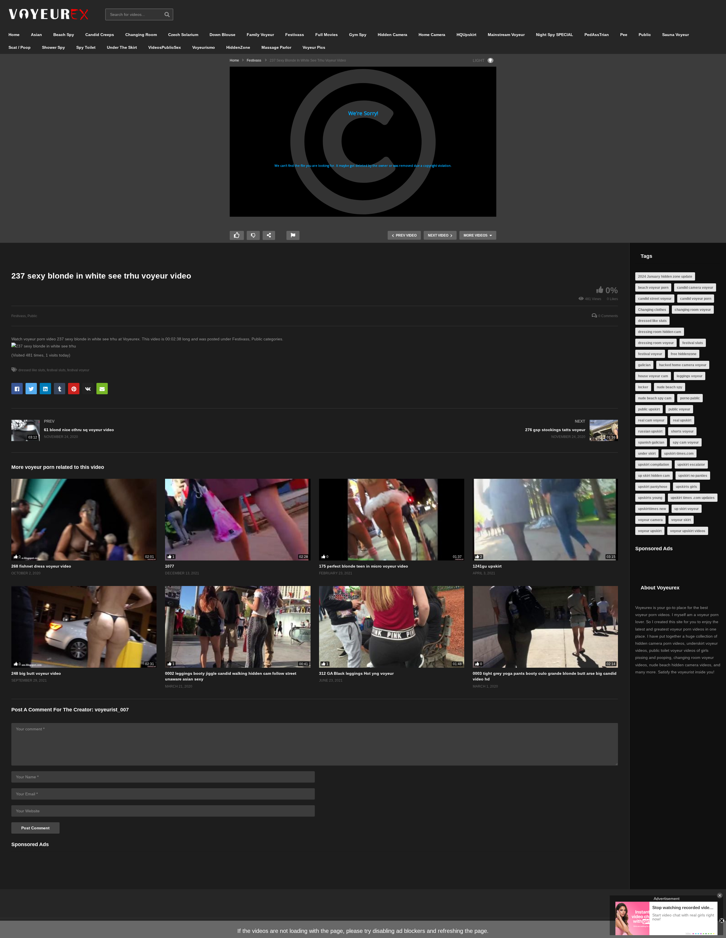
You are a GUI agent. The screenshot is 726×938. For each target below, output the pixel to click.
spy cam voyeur (686, 442)
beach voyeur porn (653, 288)
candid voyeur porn (695, 299)
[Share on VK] (88, 388)
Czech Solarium (183, 34)
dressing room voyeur (656, 343)
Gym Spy (357, 34)
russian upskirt (650, 431)
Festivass (294, 34)
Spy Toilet (86, 47)
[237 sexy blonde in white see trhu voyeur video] (84, 519)
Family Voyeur (260, 34)
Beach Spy (63, 34)
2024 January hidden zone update (665, 277)
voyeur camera (650, 520)
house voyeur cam (653, 376)
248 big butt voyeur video (36, 673)
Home (14, 34)
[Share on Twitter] (31, 388)
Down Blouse (222, 34)
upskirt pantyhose (652, 487)
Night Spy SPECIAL (554, 34)
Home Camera (432, 34)
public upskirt (649, 409)
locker (643, 387)
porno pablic (690, 398)
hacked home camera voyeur (682, 365)
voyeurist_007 (112, 710)
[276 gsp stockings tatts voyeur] (469, 430)
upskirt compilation (653, 465)
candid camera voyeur (695, 288)
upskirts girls (686, 487)
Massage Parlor (276, 47)
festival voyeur (78, 370)
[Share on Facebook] (17, 388)
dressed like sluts (31, 370)
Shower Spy (53, 47)
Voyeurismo (203, 47)
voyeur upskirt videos (687, 531)
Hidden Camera (392, 34)
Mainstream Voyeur (506, 34)
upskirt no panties (692, 476)
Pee (623, 34)
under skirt (647, 454)
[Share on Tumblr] (59, 388)
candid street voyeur (655, 299)
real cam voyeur (651, 420)
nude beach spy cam (655, 398)
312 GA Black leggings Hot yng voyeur (356, 673)
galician (644, 365)
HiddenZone (238, 47)
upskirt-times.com (679, 454)
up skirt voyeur (686, 509)
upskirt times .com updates (693, 498)
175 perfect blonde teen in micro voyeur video (363, 566)
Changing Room (141, 34)
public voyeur (679, 409)
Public (645, 34)
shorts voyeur (682, 431)
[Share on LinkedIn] (45, 388)
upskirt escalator (691, 465)
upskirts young (650, 498)
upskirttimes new (652, 509)
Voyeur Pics (314, 47)
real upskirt (682, 420)
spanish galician (651, 442)
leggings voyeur (689, 376)
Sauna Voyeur (675, 34)
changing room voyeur (693, 310)
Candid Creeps (99, 34)
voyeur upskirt (650, 531)
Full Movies (326, 34)
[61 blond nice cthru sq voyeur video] (160, 430)
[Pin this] (73, 388)
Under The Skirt (122, 47)
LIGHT (479, 60)
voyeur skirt (681, 520)
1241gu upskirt (487, 566)
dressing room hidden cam (659, 332)
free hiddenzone (684, 354)
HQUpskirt (466, 34)
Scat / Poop (20, 47)
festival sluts (56, 370)
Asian (36, 34)
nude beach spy (669, 387)
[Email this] (102, 388)
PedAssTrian (596, 34)
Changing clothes (652, 310)
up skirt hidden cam (654, 476)
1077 (169, 566)
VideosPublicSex (164, 47)
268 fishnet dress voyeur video (41, 566)
